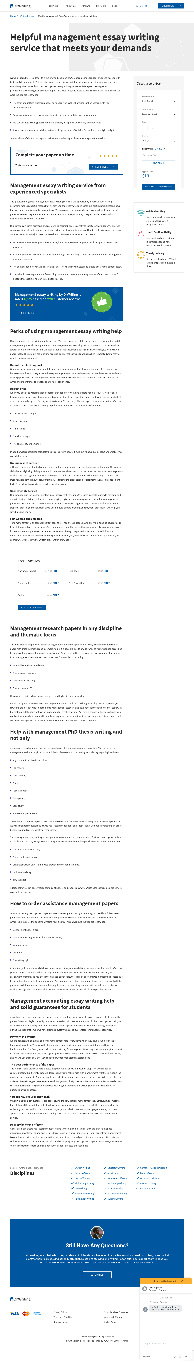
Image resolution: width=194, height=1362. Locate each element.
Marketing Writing (116, 1183)
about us (70, 6)
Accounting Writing (117, 1193)
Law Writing (81, 1188)
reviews (86, 6)
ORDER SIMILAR (27, 312)
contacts (101, 6)
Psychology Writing (84, 1198)
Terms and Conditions (64, 1317)
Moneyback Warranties (114, 1317)
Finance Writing (148, 1188)
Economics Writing (84, 1193)
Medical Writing (148, 1183)
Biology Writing (148, 1172)
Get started (97, 1274)
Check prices (100, 166)
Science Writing (115, 1188)
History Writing (82, 1178)
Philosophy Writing (84, 1183)
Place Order (28, 607)
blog (114, 6)
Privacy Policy (60, 1312)
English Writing (82, 1167)
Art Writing (112, 1172)
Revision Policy (61, 1321)
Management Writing (118, 1178)
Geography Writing (149, 1178)
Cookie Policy (110, 1321)
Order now (168, 5)
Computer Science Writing (153, 1167)
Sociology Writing (116, 1167)
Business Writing (83, 1172)
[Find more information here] (165, 1318)
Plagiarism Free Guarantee (116, 1312)
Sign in (143, 5)
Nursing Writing (115, 1198)
